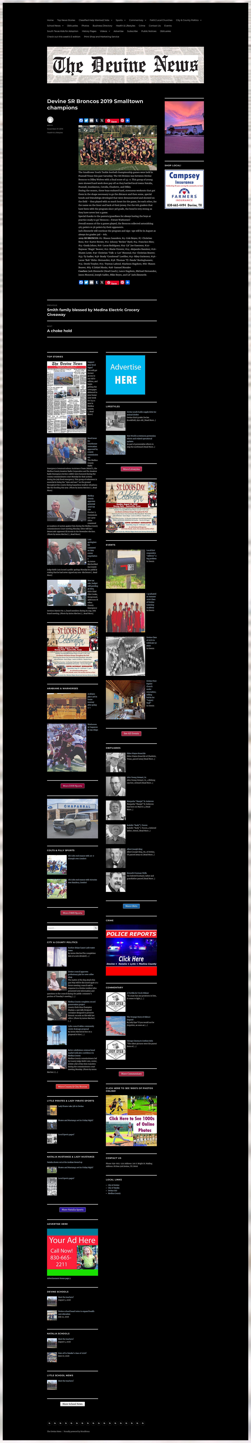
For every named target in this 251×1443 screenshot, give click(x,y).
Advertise (119, 31)
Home (50, 20)
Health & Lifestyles (125, 25)
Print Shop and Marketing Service (101, 36)
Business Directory (102, 25)
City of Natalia (113, 1188)
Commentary (136, 20)
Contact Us (155, 25)
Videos (103, 31)
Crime (142, 25)
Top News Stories (66, 20)
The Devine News (54, 1431)
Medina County (114, 1193)
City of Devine (113, 1185)
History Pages (89, 31)
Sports (119, 20)
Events (168, 25)
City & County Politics (187, 20)
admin (50, 125)
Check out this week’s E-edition (63, 36)
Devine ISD (112, 1191)
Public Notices (148, 31)
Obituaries (72, 25)
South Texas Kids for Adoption (62, 31)
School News (54, 25)
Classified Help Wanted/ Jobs (94, 20)
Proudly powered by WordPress (77, 1431)
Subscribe (132, 31)
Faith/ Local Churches (161, 20)
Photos (85, 25)
